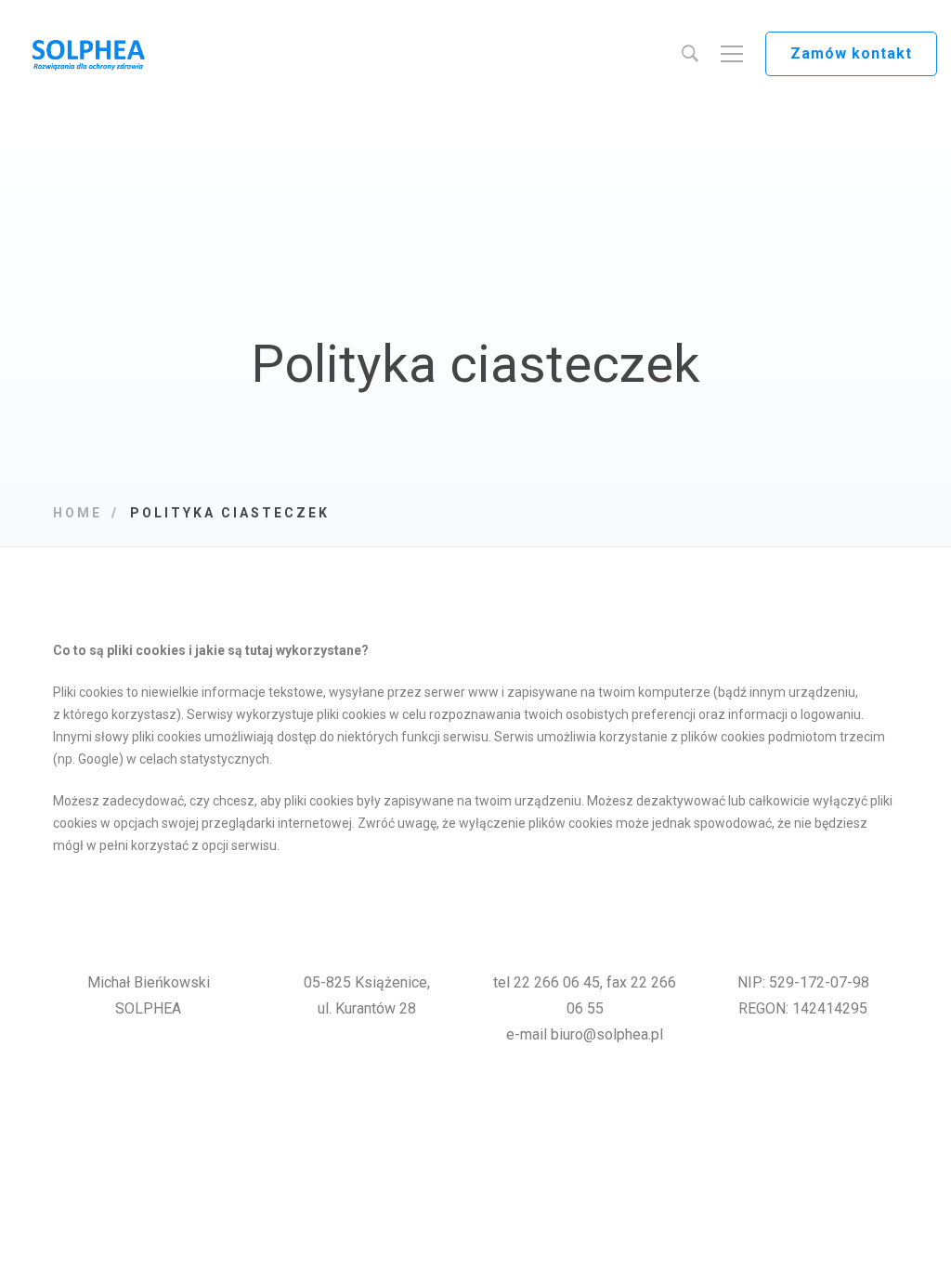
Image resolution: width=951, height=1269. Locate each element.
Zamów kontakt (851, 53)
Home (77, 512)
